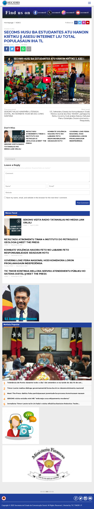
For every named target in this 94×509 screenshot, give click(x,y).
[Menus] (89, 3)
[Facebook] (76, 22)
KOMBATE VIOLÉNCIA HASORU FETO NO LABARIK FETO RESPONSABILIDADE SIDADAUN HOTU (57, 136)
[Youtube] (88, 22)
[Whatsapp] (23, 48)
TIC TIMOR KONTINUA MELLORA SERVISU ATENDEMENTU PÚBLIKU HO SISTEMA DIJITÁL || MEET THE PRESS (45, 272)
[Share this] (6, 48)
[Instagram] (84, 22)
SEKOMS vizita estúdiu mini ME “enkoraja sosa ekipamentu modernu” (38, 398)
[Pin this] (17, 48)
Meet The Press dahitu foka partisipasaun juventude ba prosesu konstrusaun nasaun (45, 393)
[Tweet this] (12, 48)
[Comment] (28, 48)
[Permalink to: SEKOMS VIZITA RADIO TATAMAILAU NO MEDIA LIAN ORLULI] (14, 137)
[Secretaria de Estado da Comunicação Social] (11, 3)
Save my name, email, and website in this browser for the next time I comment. (36, 198)
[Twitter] (80, 22)
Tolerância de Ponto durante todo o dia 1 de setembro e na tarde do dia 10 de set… (45, 383)
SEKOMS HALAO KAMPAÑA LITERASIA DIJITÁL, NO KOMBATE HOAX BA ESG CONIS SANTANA (24, 112)
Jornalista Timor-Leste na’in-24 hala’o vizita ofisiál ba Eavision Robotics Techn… (43, 404)
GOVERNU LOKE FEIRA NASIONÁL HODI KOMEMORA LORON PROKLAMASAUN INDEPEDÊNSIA (79, 136)
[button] (41, 492)
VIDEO (17, 45)
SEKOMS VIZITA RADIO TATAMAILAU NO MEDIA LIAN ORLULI (14, 146)
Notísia (6, 266)
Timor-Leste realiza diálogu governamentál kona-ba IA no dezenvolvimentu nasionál (45, 388)
